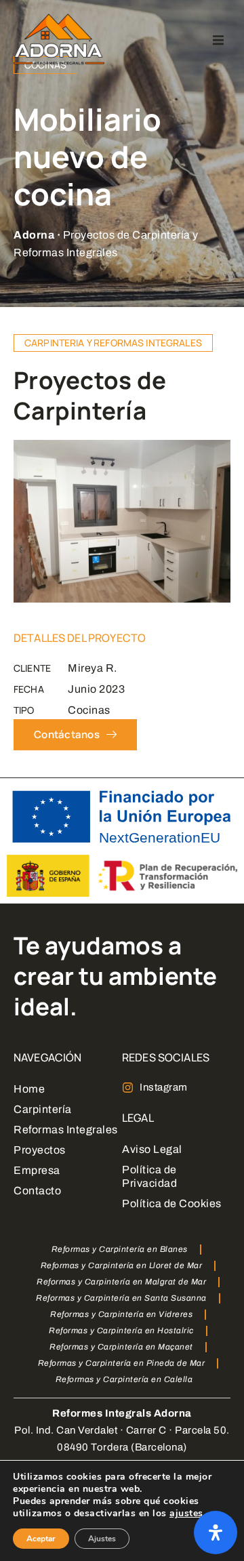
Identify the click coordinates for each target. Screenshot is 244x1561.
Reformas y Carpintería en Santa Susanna (121, 1298)
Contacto (37, 1190)
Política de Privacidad (149, 1176)
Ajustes (102, 1538)
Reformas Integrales (66, 1129)
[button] (218, 40)
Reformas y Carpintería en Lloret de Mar (122, 1265)
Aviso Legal (152, 1149)
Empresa (37, 1170)
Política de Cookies (172, 1203)
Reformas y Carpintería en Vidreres (121, 1314)
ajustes (186, 1513)
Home (29, 1089)
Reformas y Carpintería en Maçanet (121, 1347)
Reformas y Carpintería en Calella (124, 1379)
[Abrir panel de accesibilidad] (215, 1532)
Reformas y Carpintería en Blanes (120, 1249)
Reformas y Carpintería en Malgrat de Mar (121, 1281)
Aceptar (41, 1538)
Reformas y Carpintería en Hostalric (121, 1330)
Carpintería (43, 1109)
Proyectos (40, 1150)
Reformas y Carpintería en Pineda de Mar (121, 1363)
